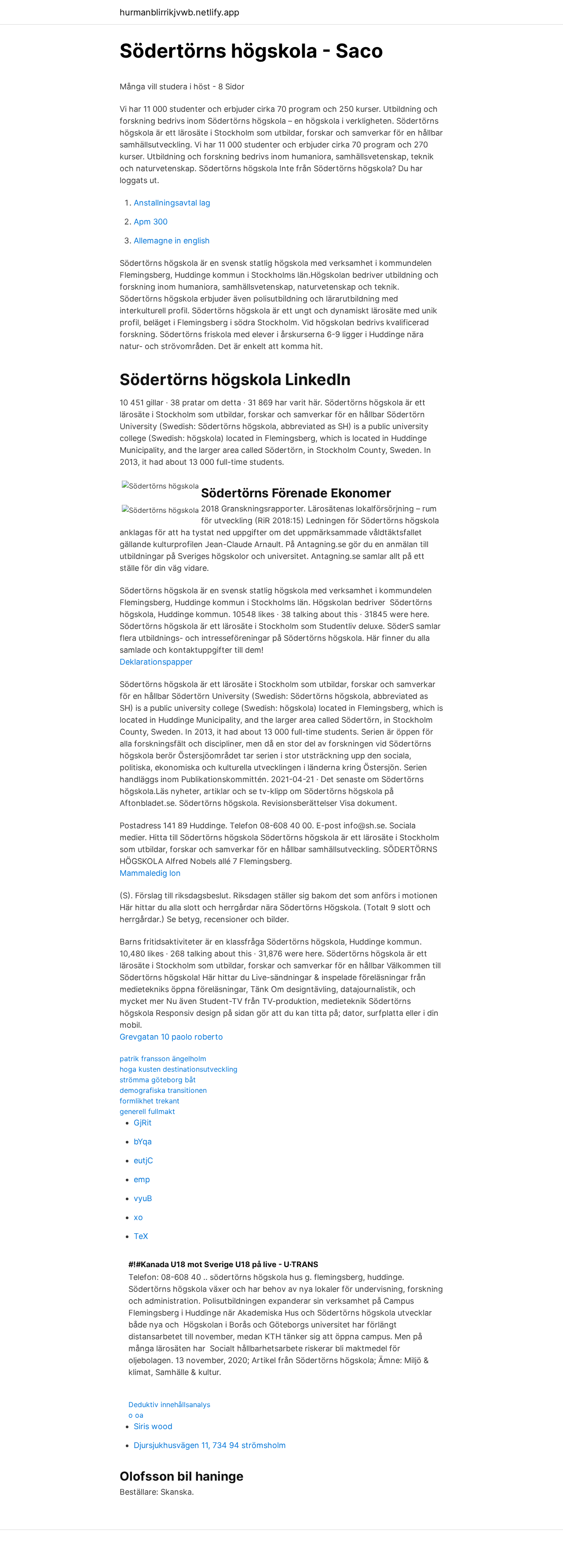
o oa (135, 1415)
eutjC (143, 1160)
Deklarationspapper (156, 661)
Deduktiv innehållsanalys (169, 1404)
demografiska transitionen (163, 1090)
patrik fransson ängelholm (163, 1058)
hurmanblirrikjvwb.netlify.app (179, 12)
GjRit (143, 1122)
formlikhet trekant (149, 1100)
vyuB (143, 1198)
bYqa (143, 1141)
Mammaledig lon (150, 873)
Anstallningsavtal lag (172, 202)
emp (142, 1179)
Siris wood (153, 1426)
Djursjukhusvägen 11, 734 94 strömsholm (210, 1445)
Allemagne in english (172, 240)
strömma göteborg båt (158, 1079)
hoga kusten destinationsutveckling (179, 1069)
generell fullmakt (147, 1111)
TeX (141, 1236)
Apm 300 (151, 221)
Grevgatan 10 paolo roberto (171, 1036)
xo (138, 1217)
